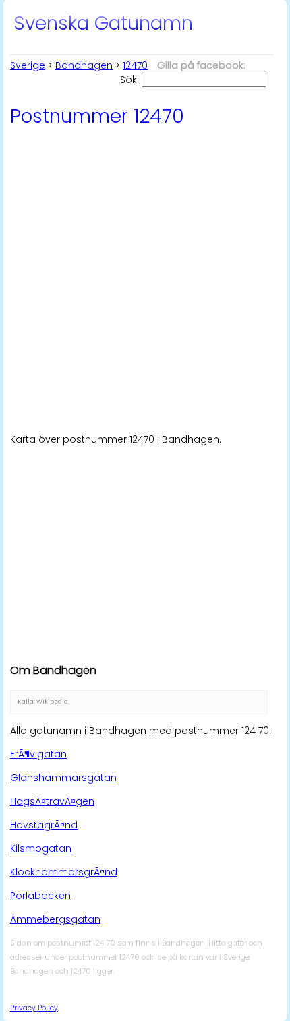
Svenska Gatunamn (103, 23)
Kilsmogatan (40, 848)
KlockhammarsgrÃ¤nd (63, 872)
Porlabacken (40, 895)
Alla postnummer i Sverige (124, 1007)
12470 (135, 65)
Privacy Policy (34, 1008)
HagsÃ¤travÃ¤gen (52, 801)
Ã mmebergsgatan (55, 919)
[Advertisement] (145, 278)
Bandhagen (84, 65)
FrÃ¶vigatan (38, 754)
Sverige (27, 65)
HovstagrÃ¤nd (44, 825)
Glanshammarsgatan (63, 777)
